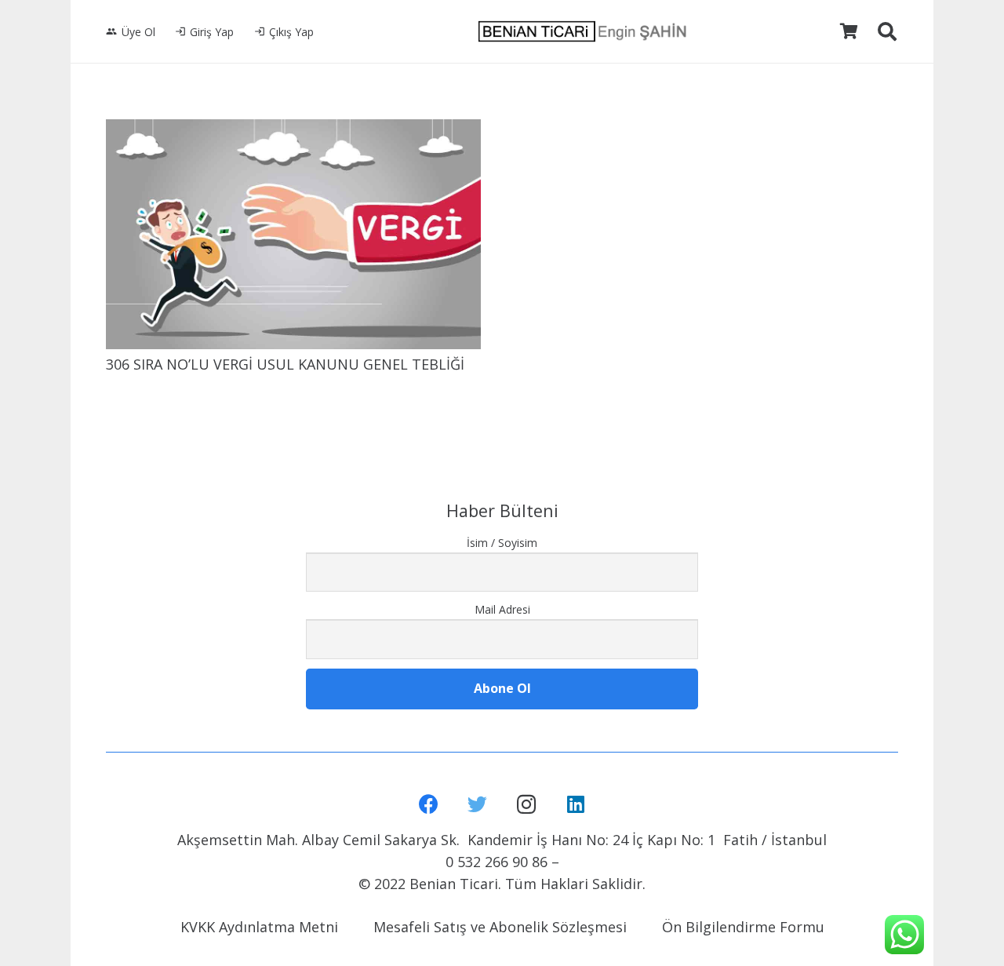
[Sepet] (848, 31)
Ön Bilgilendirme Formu (743, 926)
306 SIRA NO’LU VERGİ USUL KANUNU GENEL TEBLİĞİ (285, 364)
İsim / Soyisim (502, 542)
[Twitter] (478, 804)
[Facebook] (428, 804)
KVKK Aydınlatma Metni (259, 926)
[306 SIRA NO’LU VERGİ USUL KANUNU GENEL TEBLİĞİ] (293, 234)
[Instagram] (526, 804)
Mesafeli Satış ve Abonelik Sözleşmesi (500, 926)
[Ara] (887, 31)
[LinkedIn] (576, 804)
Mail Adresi (502, 609)
